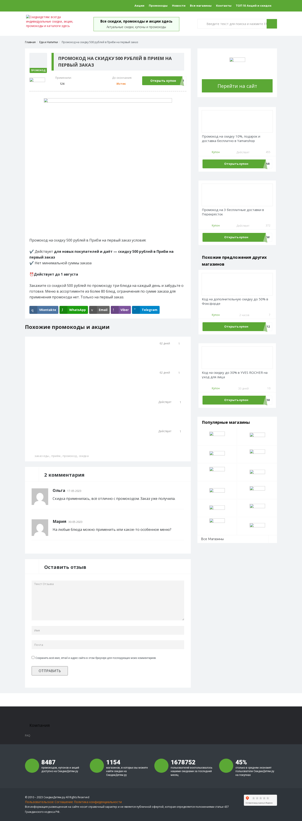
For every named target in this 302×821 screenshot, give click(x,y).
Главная (30, 42)
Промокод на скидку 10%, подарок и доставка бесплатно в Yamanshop (231, 138)
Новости (178, 5)
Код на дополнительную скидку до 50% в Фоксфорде (235, 301)
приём (55, 456)
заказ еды (41, 456)
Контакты (223, 5)
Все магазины (201, 5)
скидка (84, 456)
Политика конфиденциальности (98, 802)
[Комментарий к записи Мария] (183, 521)
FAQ (27, 735)
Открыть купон (163, 81)
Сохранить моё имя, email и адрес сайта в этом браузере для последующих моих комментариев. (96, 658)
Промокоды (158, 5)
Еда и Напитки (48, 42)
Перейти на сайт (237, 85)
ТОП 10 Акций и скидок (253, 5)
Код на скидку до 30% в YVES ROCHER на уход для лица (235, 374)
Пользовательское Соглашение (49, 802)
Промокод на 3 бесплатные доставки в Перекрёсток (233, 212)
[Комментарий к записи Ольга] (183, 490)
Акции (139, 5)
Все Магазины (212, 539)
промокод (70, 456)
